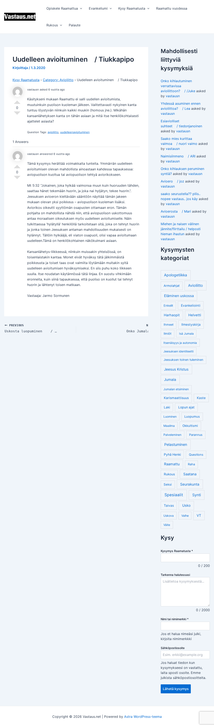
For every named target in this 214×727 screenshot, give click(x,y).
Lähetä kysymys (176, 689)
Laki (167, 407)
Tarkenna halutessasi (175, 574)
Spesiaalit (173, 494)
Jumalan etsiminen (176, 389)
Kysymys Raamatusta (177, 551)
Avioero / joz (172, 181)
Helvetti (194, 315)
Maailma (169, 425)
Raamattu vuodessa (171, 8)
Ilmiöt (167, 333)
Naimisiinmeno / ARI (178, 156)
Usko (186, 505)
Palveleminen (172, 434)
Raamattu (172, 464)
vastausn (173, 96)
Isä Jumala (186, 333)
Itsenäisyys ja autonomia (180, 342)
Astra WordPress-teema (143, 716)
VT (199, 515)
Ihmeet (168, 325)
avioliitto (53, 132)
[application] (80, 8)
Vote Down (17, 114)
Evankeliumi (98, 8)
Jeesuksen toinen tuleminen (183, 360)
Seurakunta (189, 484)
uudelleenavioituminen (75, 132)
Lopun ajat (186, 407)
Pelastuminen (175, 444)
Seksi (168, 484)
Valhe (185, 515)
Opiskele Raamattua (62, 8)
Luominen (170, 416)
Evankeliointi (190, 305)
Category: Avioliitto (58, 80)
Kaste (201, 398)
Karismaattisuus (176, 398)
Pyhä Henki (172, 455)
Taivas (169, 506)
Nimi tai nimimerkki (175, 619)
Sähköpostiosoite (173, 648)
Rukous (52, 25)
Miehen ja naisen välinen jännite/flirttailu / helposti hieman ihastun (181, 229)
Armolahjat (172, 286)
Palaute (74, 25)
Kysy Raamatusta (131, 8)
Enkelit (168, 305)
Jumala (170, 379)
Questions (196, 455)
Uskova (168, 515)
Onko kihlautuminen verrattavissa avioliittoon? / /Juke (178, 86)
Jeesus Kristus (176, 369)
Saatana (189, 474)
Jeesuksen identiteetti (178, 351)
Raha (191, 464)
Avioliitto (195, 285)
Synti (196, 495)
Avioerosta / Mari (176, 211)
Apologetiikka (175, 275)
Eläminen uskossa (179, 296)
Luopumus (192, 416)
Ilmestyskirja (191, 325)
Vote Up (17, 100)
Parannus (196, 435)
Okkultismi (190, 426)
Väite (166, 525)
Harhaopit (172, 315)
